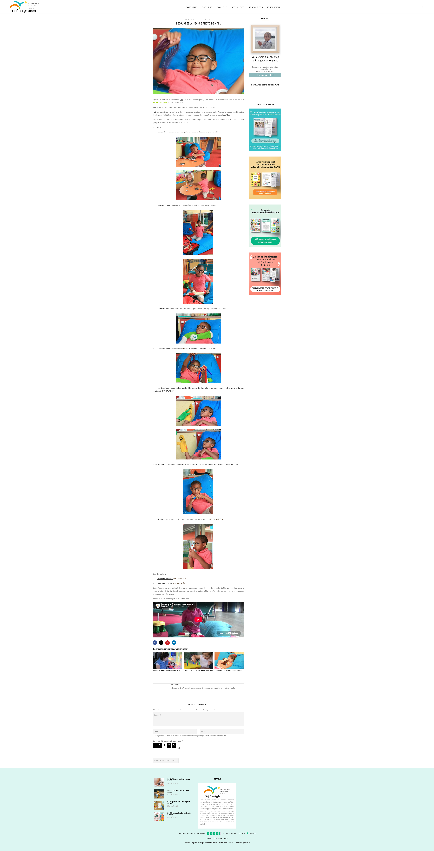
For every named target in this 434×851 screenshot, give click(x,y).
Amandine (175, 685)
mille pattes (164, 309)
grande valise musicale (168, 205)
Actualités (238, 7)
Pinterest (262, 92)
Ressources (256, 7)
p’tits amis (161, 464)
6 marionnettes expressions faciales (174, 388)
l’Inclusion (273, 7)
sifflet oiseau (160, 519)
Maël (181, 100)
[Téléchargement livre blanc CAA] (265, 178)
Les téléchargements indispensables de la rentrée (179, 814)
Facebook (252, 92)
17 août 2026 (172, 806)
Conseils (222, 7)
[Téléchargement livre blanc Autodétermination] (265, 226)
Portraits (191, 7)
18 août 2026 (172, 795)
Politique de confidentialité (207, 843)
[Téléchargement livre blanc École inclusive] (265, 274)
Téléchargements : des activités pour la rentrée (178, 802)
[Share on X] (161, 642)
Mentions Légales (190, 843)
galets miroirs (166, 132)
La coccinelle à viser (165, 579)
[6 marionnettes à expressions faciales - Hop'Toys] (198, 411)
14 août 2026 (172, 817)
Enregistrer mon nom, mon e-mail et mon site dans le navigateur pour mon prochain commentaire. (190, 736)
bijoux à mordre (167, 348)
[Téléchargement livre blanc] (265, 130)
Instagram (257, 92)
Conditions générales (242, 843)
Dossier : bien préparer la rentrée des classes (178, 791)
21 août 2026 (172, 783)
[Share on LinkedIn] (174, 642)
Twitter (278, 92)
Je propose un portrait (265, 75)
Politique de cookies (226, 843)
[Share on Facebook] (155, 642)
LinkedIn (268, 92)
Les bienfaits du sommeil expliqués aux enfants (178, 780)
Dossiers (207, 7)
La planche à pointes (164, 583)
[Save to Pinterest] (167, 642)
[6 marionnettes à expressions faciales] (198, 444)
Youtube (273, 92)
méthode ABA (224, 115)
